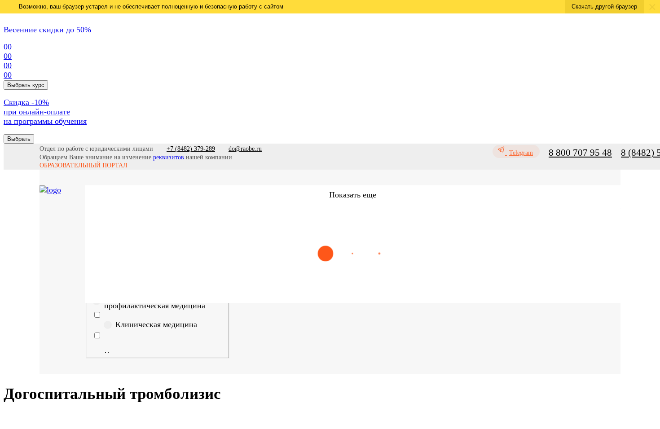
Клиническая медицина (156, 324)
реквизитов (168, 157)
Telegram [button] (521, 152)
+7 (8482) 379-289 (191, 148)
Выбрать (19, 139)
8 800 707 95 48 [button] (580, 152)
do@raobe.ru (245, 148)
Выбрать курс (25, 85)
